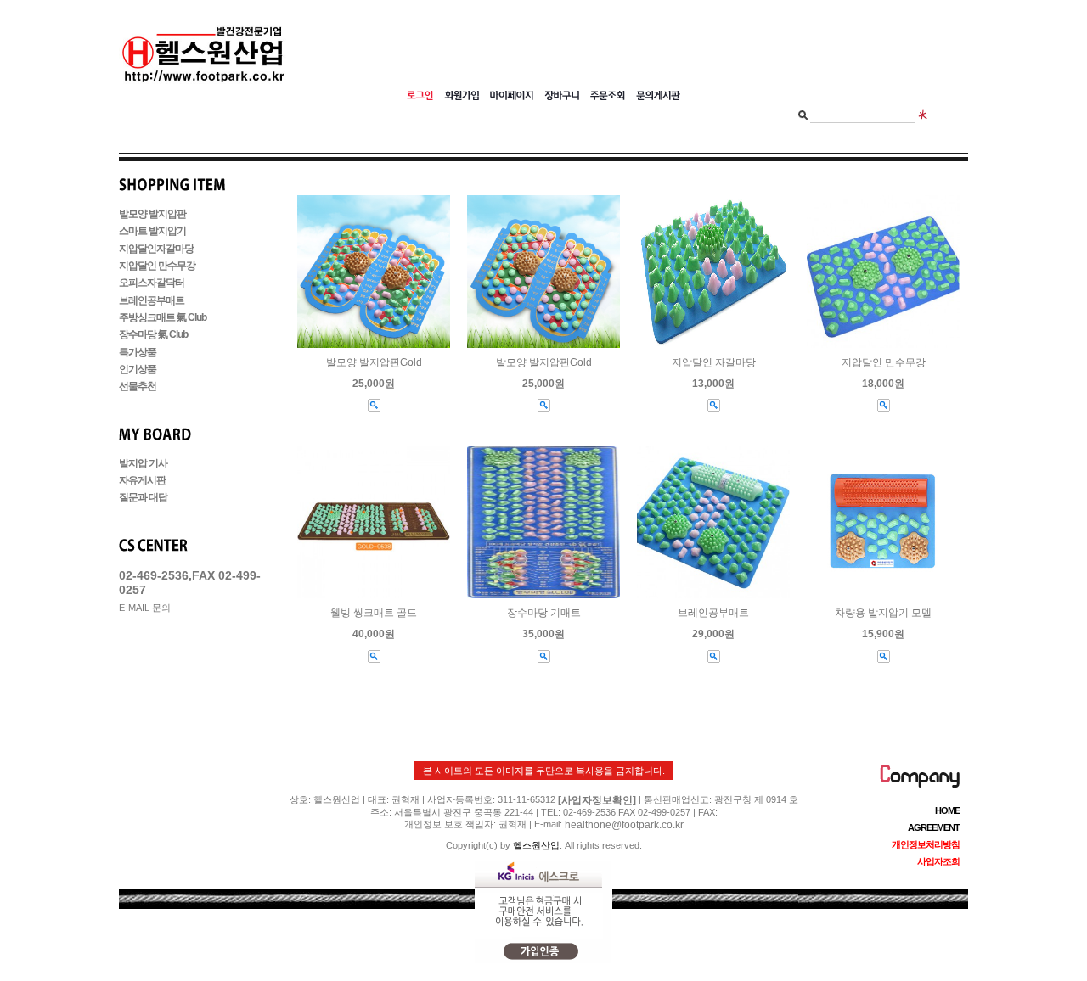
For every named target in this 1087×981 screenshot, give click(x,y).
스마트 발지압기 (152, 232)
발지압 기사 (143, 463)
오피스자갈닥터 (151, 283)
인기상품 (137, 369)
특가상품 (137, 352)
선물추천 (137, 387)
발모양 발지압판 (152, 214)
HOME (947, 810)
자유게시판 (142, 480)
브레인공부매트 (151, 300)
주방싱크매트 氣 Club (162, 317)
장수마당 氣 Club (153, 335)
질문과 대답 (143, 498)
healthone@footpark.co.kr (624, 825)
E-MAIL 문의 (145, 608)
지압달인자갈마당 (156, 249)
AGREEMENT (934, 827)
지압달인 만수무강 (157, 266)
